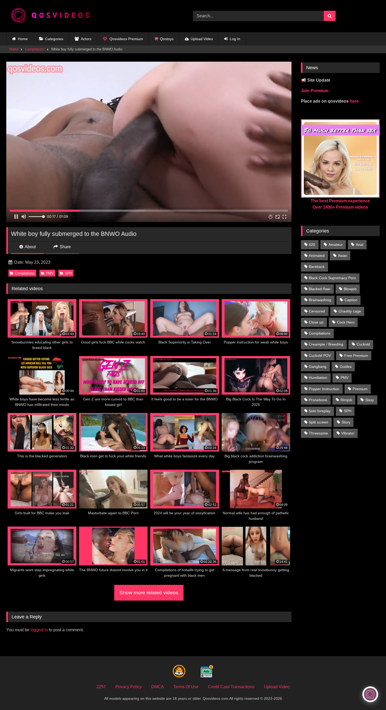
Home (23, 39)
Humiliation (318, 377)
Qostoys (167, 39)
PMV (50, 273)
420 (312, 244)
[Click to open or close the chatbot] (370, 694)
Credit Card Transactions (231, 687)
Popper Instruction (324, 389)
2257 (101, 687)
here (354, 101)
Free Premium (356, 355)
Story (346, 422)
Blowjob (350, 289)
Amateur (335, 244)
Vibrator (347, 433)
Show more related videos (148, 592)
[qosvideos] (52, 16)
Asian (342, 255)
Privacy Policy (128, 687)
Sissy (369, 400)
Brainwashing (320, 300)
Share (65, 247)
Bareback (317, 266)
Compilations (35, 49)
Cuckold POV (320, 355)
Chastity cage (349, 311)
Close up (316, 322)
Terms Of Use (186, 687)
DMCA (157, 687)
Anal (359, 244)
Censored (317, 311)
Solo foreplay (320, 411)
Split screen (318, 422)
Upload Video (202, 39)
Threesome (318, 433)
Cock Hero (345, 322)
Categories (54, 39)
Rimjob (346, 400)
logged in (39, 630)
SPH (68, 273)
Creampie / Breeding (326, 344)
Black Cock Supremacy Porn (332, 278)
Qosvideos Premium (126, 39)
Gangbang (317, 366)
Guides (346, 366)
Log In (235, 39)
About (30, 247)
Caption (351, 300)
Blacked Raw (319, 289)
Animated (317, 255)
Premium (360, 389)
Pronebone (318, 400)
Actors (86, 39)
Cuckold (363, 344)
